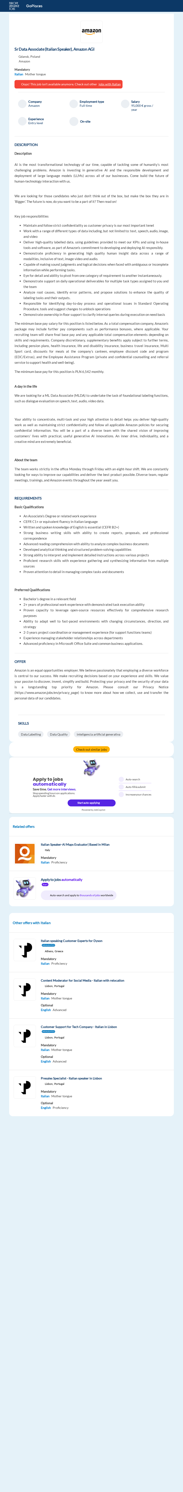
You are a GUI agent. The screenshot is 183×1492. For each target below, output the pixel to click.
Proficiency (59, 862)
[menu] (168, 6)
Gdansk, (24, 56)
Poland (35, 56)
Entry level (35, 123)
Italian (19, 74)
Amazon (24, 61)
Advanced (60, 1010)
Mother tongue (35, 74)
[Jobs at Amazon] (91, 32)
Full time (86, 105)
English (46, 1010)
